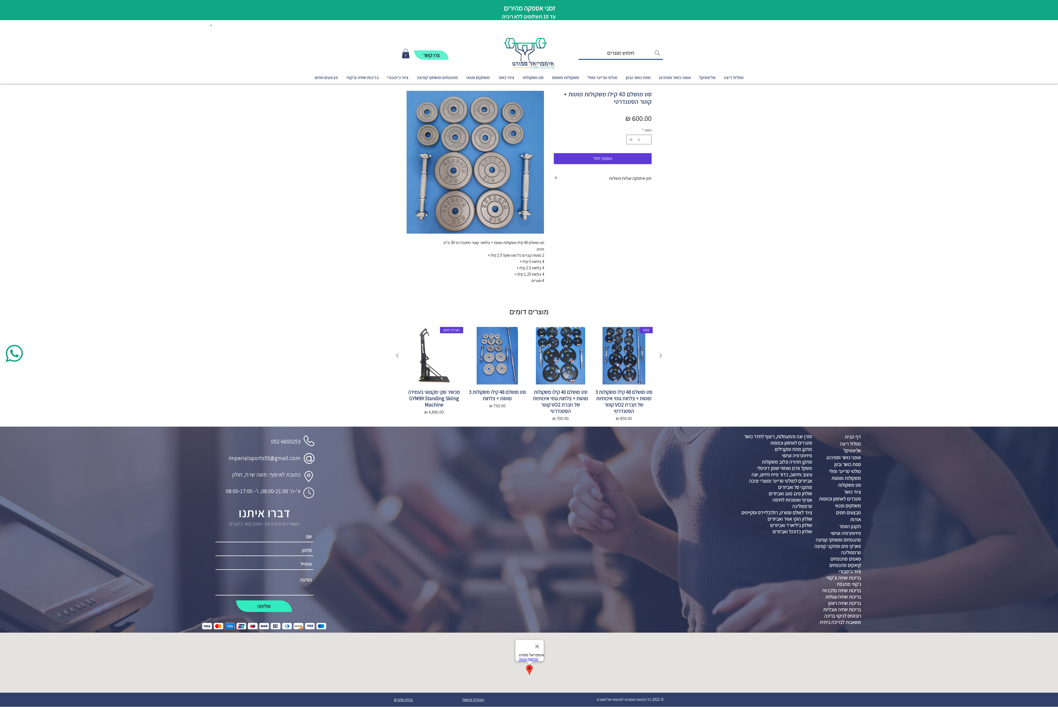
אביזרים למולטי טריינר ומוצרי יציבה (780, 481)
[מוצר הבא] (397, 355)
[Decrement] (647, 139)
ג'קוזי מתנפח (849, 584)
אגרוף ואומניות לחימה (792, 500)
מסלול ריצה (850, 443)
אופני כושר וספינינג (843, 457)
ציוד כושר (852, 492)
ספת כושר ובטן (847, 464)
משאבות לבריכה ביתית (840, 622)
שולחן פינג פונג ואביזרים (790, 493)
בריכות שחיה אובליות (842, 609)
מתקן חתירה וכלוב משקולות (787, 462)
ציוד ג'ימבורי (850, 571)
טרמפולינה (802, 506)
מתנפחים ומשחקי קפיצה (838, 540)
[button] (211, 25)
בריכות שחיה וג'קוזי (844, 578)
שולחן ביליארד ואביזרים (791, 525)
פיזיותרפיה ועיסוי (797, 455)
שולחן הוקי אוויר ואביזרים (790, 519)
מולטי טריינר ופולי (845, 471)
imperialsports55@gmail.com (265, 458)
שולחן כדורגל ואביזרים (792, 531)
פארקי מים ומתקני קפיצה (837, 546)
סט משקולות (849, 485)
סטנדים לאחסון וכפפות (791, 443)
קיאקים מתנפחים (845, 565)
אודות (855, 519)
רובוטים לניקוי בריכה (842, 616)
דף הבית (853, 437)
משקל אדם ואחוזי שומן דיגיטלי (784, 468)
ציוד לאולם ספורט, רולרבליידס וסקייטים (776, 512)
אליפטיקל (852, 450)
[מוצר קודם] (660, 355)
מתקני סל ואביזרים (795, 487)
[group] (529, 374)
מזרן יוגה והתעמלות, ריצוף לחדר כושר (778, 436)
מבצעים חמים (848, 512)
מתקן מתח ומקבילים (793, 449)
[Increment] (630, 139)
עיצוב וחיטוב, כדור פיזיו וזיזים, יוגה (782, 474)
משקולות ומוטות (846, 478)
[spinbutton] (639, 139)
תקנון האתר (850, 526)
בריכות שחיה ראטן (844, 603)
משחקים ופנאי (848, 505)
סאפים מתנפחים (845, 559)
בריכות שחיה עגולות (843, 597)
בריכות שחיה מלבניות (841, 590)
